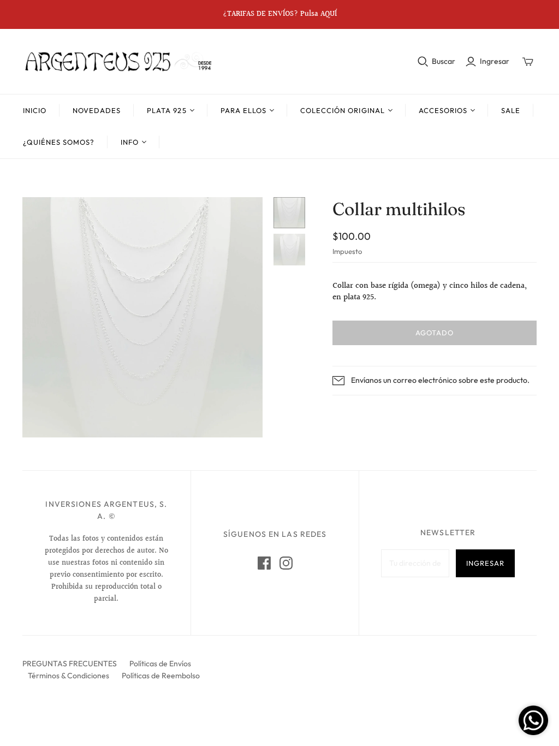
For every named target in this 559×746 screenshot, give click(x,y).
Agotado (434, 332)
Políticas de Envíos (160, 663)
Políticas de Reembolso (161, 675)
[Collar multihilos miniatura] (289, 213)
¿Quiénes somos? (59, 142)
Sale (510, 110)
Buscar (443, 61)
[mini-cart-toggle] (528, 62)
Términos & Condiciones (68, 675)
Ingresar (494, 61)
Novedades (97, 110)
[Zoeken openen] (423, 61)
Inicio (34, 110)
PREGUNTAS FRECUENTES (69, 663)
